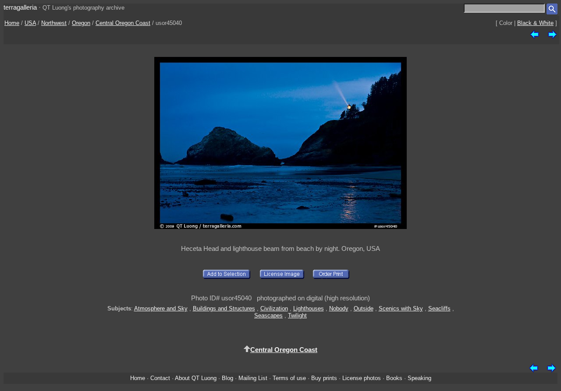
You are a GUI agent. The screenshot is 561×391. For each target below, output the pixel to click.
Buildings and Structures (224, 308)
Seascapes (268, 315)
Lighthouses (308, 308)
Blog (227, 378)
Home (11, 23)
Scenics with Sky (401, 308)
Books (394, 378)
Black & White (535, 23)
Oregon (81, 23)
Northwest (54, 23)
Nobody (338, 308)
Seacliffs (439, 308)
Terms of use (289, 378)
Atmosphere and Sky (161, 308)
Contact (160, 378)
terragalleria (20, 7)
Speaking (419, 378)
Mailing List (252, 378)
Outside (363, 308)
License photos (361, 378)
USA (30, 23)
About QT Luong (196, 378)
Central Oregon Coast (123, 23)
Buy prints (324, 378)
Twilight (297, 315)
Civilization (274, 308)
